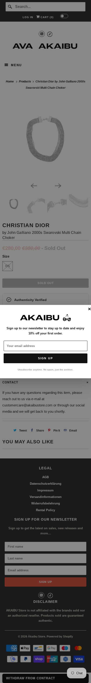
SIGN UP (45, 358)
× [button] (89, 309)
